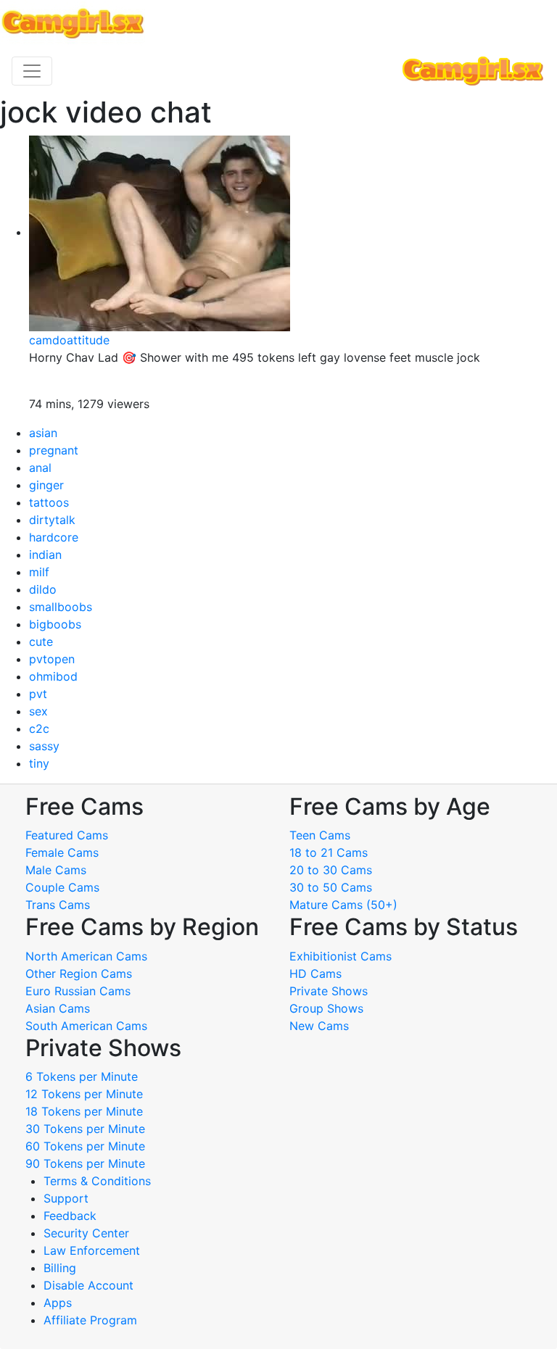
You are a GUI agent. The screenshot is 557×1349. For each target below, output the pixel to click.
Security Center (86, 1233)
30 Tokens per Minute (85, 1128)
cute (41, 641)
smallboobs (60, 606)
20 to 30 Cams (330, 870)
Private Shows (328, 991)
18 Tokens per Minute (84, 1111)
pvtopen (52, 659)
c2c (39, 728)
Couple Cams (62, 887)
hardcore (53, 537)
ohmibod (53, 676)
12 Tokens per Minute (84, 1094)
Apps (58, 1302)
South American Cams (86, 1025)
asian (43, 433)
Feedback (70, 1215)
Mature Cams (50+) (343, 904)
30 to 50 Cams (330, 887)
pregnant (53, 450)
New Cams (319, 1025)
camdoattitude (69, 340)
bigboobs (55, 624)
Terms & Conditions (97, 1181)
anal (40, 467)
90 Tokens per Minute (85, 1163)
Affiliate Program (92, 1320)
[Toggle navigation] (32, 71)
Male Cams (55, 870)
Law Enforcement (92, 1250)
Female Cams (62, 852)
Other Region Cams (78, 973)
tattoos (49, 502)
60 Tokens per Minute (85, 1146)
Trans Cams (57, 904)
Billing (60, 1268)
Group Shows (326, 1008)
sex (38, 711)
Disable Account (88, 1285)
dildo (43, 589)
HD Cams (315, 973)
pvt (38, 693)
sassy (44, 746)
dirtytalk (52, 519)
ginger (46, 485)
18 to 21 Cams (328, 852)
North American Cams (86, 956)
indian (45, 554)
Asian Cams (57, 1008)
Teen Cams (319, 835)
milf (39, 572)
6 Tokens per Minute (81, 1076)
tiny (39, 763)
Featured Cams (66, 835)
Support (66, 1198)
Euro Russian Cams (78, 991)
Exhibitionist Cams (340, 956)
